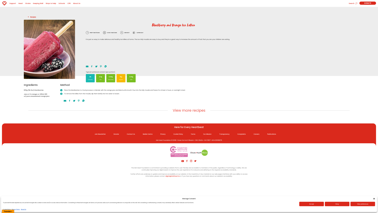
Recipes (33, 17)
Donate (367, 3)
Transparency (224, 134)
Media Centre (147, 134)
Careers (256, 134)
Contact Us (131, 134)
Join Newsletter (100, 134)
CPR (69, 3)
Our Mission (207, 134)
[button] (374, 199)
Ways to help (51, 3)
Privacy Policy (16, 209)
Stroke (28, 3)
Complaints (241, 134)
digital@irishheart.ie (172, 176)
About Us (23, 209)
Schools (62, 3)
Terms (193, 134)
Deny (337, 204)
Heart (20, 3)
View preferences (362, 204)
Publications (271, 134)
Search (351, 3)
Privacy (162, 134)
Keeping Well (38, 3)
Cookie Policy (7, 209)
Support (12, 3)
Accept (311, 204)
